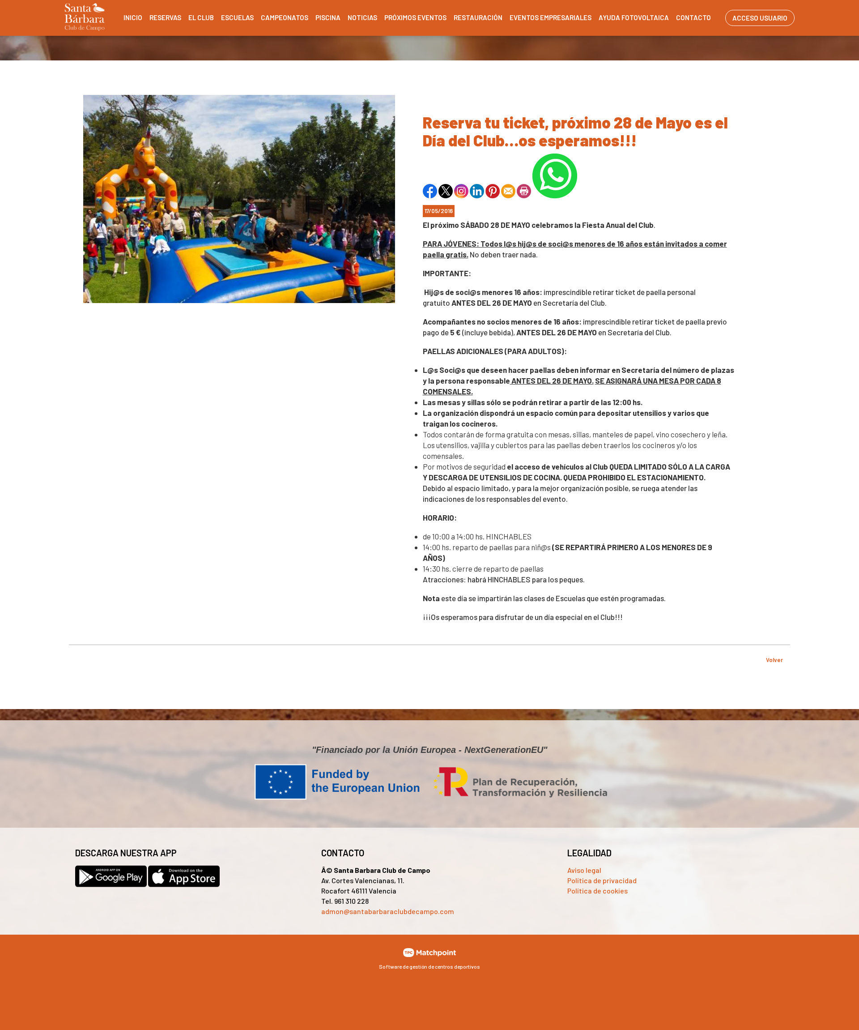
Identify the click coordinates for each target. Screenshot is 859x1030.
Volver (774, 659)
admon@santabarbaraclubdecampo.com (387, 911)
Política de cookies (597, 890)
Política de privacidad (602, 880)
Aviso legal (584, 870)
